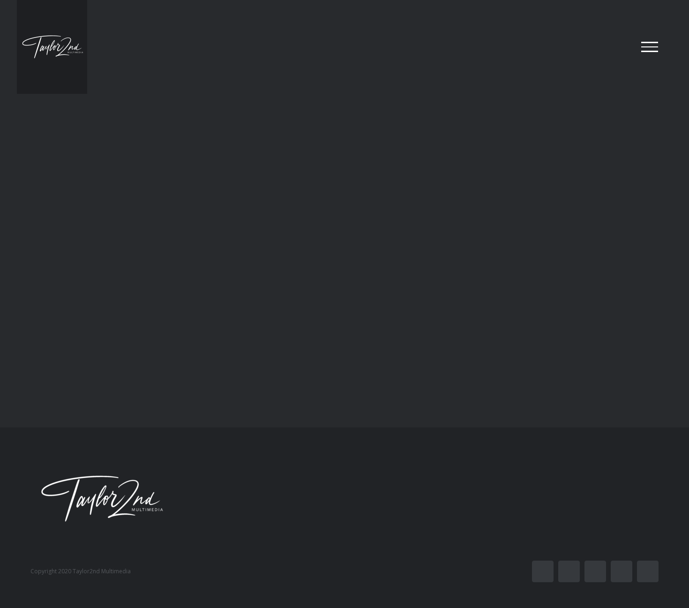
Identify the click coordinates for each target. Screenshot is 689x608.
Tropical (135, 331)
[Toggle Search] (617, 46)
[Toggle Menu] (649, 47)
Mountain (99, 331)
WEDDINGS (390, 312)
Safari (412, 327)
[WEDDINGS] (485, 208)
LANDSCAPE (110, 316)
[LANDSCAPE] (204, 211)
